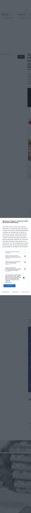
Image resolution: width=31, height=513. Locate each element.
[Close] (27, 221)
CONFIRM (9, 285)
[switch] (24, 256)
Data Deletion (5, 292)
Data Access (15, 292)
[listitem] (15, 252)
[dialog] (15, 256)
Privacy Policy (25, 292)
